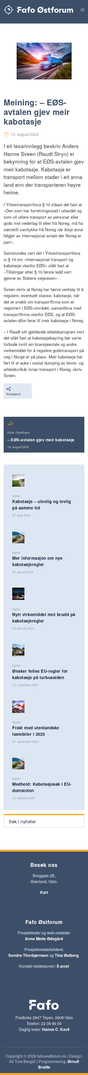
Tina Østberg (67, 955)
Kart (44, 892)
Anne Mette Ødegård (44, 938)
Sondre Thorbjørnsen (28, 955)
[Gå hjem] (38, 10)
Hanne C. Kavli (55, 1029)
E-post (63, 966)
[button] (82, 10)
